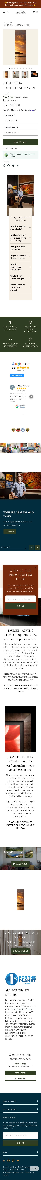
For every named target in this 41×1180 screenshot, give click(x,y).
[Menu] (4, 11)
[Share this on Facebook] (8, 165)
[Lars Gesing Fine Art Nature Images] (20, 12)
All (11, 22)
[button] (8, 97)
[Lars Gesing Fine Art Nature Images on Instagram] (14, 1160)
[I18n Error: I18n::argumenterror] (34, 74)
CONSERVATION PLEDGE (22, 1009)
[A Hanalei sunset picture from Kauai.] (20, 47)
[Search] (8, 11)
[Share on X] (4, 165)
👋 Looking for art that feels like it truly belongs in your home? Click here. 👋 (20, 3)
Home (5, 22)
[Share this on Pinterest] (13, 165)
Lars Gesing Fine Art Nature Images (22, 1167)
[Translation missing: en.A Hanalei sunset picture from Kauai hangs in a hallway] (16, 75)
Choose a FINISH (10, 127)
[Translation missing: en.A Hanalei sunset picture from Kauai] (6, 75)
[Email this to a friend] (18, 165)
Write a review (17, 375)
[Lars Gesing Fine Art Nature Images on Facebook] (9, 1160)
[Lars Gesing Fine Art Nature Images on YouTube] (19, 1160)
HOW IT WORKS (20, 951)
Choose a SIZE (9, 115)
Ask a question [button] (21, 1078)
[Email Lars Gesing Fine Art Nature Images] (5, 1160)
